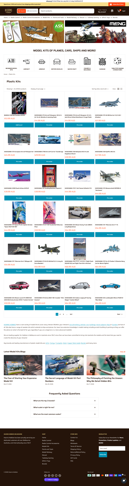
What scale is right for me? (43, 407)
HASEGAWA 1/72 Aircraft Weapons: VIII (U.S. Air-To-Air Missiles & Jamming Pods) (48, 116)
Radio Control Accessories (31, 17)
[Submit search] (91, 11)
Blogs (72, 440)
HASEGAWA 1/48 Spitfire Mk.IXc (105, 152)
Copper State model (73, 343)
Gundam (115, 325)
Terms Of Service (75, 446)
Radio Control (15, 17)
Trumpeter (58, 343)
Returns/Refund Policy (77, 452)
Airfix (47, 343)
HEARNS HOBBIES (10, 325)
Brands (115, 17)
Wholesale (73, 443)
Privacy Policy (75, 455)
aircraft (72, 325)
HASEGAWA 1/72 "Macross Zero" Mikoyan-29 (18, 261)
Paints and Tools (58, 17)
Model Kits (46, 17)
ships (108, 325)
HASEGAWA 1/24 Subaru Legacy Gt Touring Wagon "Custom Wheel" (78, 299)
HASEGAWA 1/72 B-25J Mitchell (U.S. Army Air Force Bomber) (48, 262)
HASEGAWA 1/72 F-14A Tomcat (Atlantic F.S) (78, 188)
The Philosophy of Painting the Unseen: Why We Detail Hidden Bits (105, 380)
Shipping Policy (75, 449)
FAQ (71, 461)
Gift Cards (73, 458)
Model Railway (72, 17)
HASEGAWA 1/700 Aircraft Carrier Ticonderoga (48, 152)
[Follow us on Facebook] (45, 475)
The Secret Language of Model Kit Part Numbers (63, 380)
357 (71, 314)
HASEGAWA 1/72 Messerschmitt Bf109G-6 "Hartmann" (108, 189)
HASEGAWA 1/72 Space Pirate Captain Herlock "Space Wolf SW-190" (18, 226)
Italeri (65, 343)
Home (6, 17)
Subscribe (103, 454)
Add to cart (19, 125)
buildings (93, 325)
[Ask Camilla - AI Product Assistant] (124, 481)
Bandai (83, 343)
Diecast (82, 17)
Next (118, 314)
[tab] (21, 11)
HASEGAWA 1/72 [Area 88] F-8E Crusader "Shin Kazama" (49, 299)
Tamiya (52, 343)
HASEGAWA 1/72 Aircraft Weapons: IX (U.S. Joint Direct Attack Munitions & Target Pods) (78, 116)
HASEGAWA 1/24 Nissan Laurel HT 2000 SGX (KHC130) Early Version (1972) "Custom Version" (19, 299)
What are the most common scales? (47, 414)
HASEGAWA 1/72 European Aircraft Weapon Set (19, 152)
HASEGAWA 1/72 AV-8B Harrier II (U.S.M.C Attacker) (108, 116)
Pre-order (49, 125)
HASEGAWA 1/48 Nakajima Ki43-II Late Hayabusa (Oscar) (77, 153)
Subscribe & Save (118, 4)
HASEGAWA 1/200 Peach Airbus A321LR (16, 188)
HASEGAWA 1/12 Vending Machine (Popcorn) (47, 188)
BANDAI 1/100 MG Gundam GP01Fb (14, 115)
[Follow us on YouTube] (56, 475)
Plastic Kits (12, 74)
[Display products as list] (121, 89)
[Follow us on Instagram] (52, 475)
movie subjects (101, 325)
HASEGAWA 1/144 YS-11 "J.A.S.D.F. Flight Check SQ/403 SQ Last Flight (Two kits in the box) (79, 262)
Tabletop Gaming (93, 17)
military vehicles (80, 325)
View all (123, 352)
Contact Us (74, 437)
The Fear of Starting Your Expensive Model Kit (20, 380)
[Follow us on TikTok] (59, 475)
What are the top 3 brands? (44, 400)
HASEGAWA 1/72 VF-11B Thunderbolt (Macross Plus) (48, 226)
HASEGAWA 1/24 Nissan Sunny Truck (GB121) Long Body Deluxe (78, 226)
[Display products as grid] (118, 89)
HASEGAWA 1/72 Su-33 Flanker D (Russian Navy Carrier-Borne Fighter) (110, 262)
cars (87, 325)
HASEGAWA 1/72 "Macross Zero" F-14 (106, 225)
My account (102, 12)
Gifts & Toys (106, 17)
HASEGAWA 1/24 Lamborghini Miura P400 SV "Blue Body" (109, 299)
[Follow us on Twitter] (49, 475)
